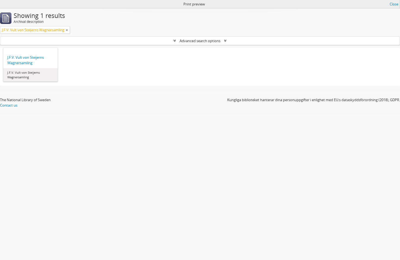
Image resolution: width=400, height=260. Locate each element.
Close (394, 4)
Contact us (8, 105)
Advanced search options (200, 40)
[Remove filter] (67, 30)
